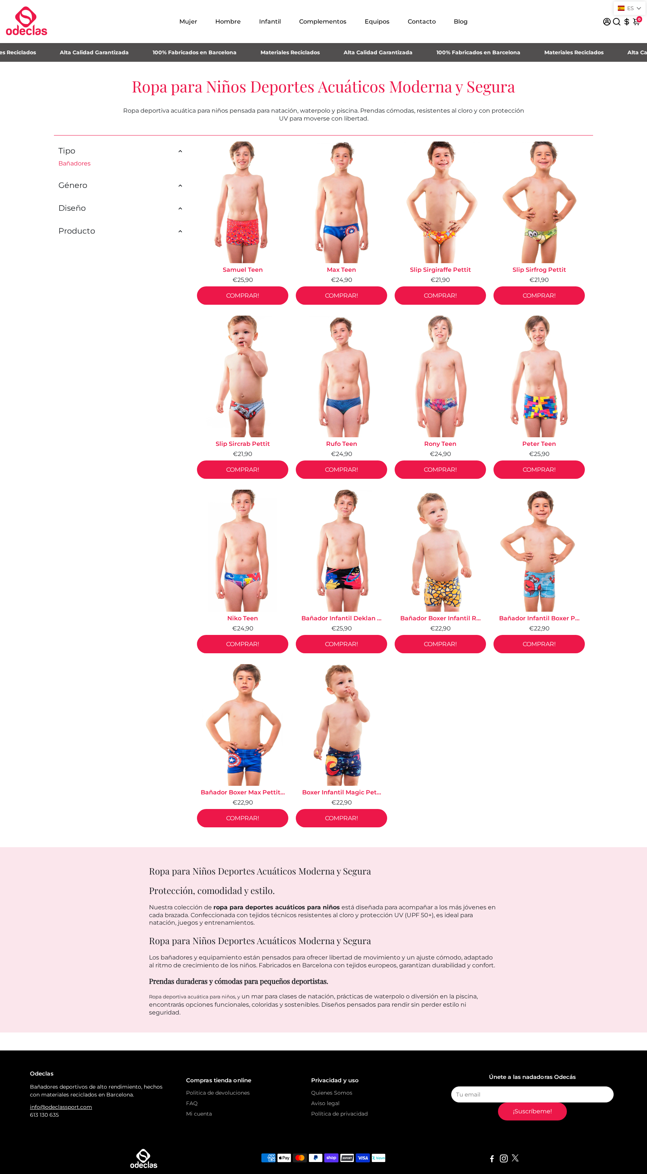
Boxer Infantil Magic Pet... (341, 792)
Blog (461, 21)
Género (72, 185)
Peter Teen (539, 443)
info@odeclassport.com (61, 1107)
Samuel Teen (243, 269)
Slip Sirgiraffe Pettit (440, 269)
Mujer (188, 21)
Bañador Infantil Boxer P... (539, 618)
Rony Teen (440, 443)
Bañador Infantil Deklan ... (341, 618)
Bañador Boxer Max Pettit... (243, 792)
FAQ (192, 1103)
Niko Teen (242, 618)
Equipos (377, 21)
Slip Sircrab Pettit (243, 443)
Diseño (72, 208)
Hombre (228, 21)
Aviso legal (325, 1103)
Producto (76, 230)
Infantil (270, 21)
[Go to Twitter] (515, 1159)
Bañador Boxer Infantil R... (440, 618)
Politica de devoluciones (218, 1093)
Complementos (322, 21)
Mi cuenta (199, 1114)
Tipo (66, 150)
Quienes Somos (331, 1093)
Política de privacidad (339, 1114)
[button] (629, 8)
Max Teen (341, 269)
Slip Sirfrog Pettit (539, 269)
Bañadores (74, 163)
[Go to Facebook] (492, 1159)
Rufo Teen (341, 443)
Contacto (422, 21)
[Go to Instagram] (503, 1159)
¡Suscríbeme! (532, 1111)
